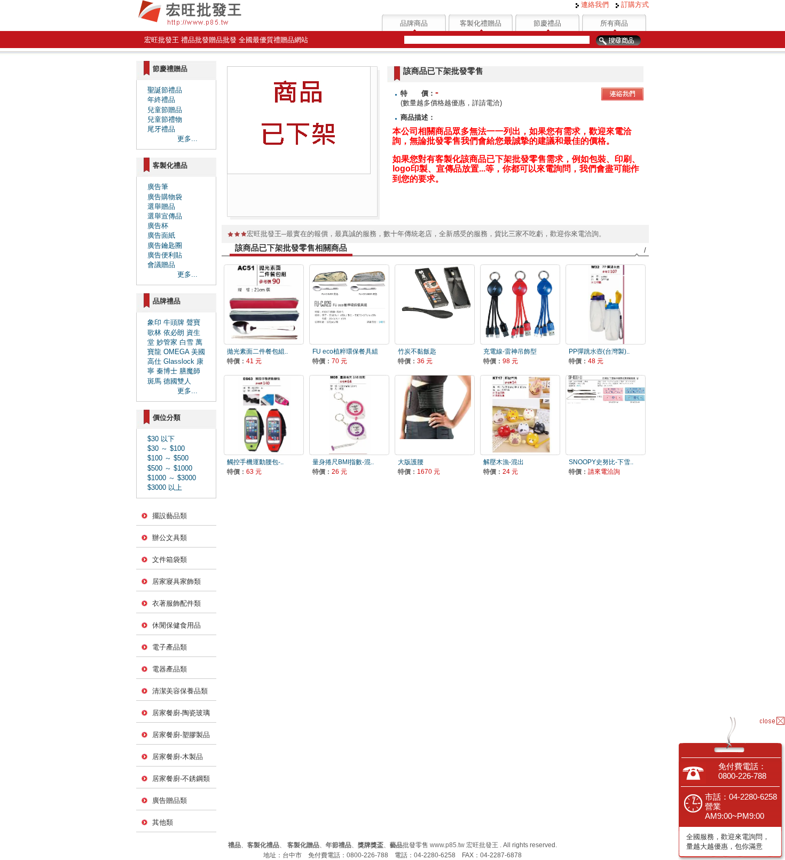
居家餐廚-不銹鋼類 (181, 779)
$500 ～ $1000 (169, 468)
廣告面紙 (161, 235)
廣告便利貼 (164, 255)
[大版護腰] (435, 415)
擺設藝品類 (169, 516)
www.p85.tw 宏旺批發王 (464, 845)
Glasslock (178, 361)
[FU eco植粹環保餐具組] (349, 304)
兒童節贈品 (164, 110)
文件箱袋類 (169, 560)
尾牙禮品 (161, 129)
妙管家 (166, 342)
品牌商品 (414, 23)
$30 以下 (161, 439)
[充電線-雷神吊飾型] (520, 304)
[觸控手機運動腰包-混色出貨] (264, 415)
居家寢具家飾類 (176, 581)
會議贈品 (161, 265)
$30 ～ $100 (166, 448)
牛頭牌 (173, 322)
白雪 (186, 342)
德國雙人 (177, 381)
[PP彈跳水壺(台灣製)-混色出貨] (606, 304)
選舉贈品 (161, 206)
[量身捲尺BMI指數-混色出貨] (349, 415)
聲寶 (193, 322)
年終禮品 (161, 100)
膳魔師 (189, 371)
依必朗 (173, 333)
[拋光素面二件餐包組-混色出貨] (264, 304)
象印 (154, 322)
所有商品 (614, 23)
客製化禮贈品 (480, 23)
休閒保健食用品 (176, 625)
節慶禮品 (547, 23)
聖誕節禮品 (164, 90)
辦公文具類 (169, 538)
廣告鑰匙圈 (164, 245)
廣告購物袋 (164, 197)
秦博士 (166, 371)
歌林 (154, 333)
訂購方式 (634, 5)
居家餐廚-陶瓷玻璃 (181, 713)
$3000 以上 (164, 487)
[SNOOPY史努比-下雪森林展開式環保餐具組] (606, 415)
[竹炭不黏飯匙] (435, 304)
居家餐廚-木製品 (177, 757)
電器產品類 (169, 669)
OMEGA (176, 352)
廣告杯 (157, 226)
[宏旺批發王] (189, 24)
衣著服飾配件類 (176, 603)
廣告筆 (157, 187)
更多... (187, 139)
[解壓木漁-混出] (520, 415)
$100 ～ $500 (168, 458)
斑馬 (154, 381)
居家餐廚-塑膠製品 (181, 735)
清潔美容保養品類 (180, 691)
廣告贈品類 (169, 800)
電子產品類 (169, 647)
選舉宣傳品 (164, 216)
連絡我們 (594, 5)
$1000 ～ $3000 (171, 478)
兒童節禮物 (164, 119)
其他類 (162, 822)
